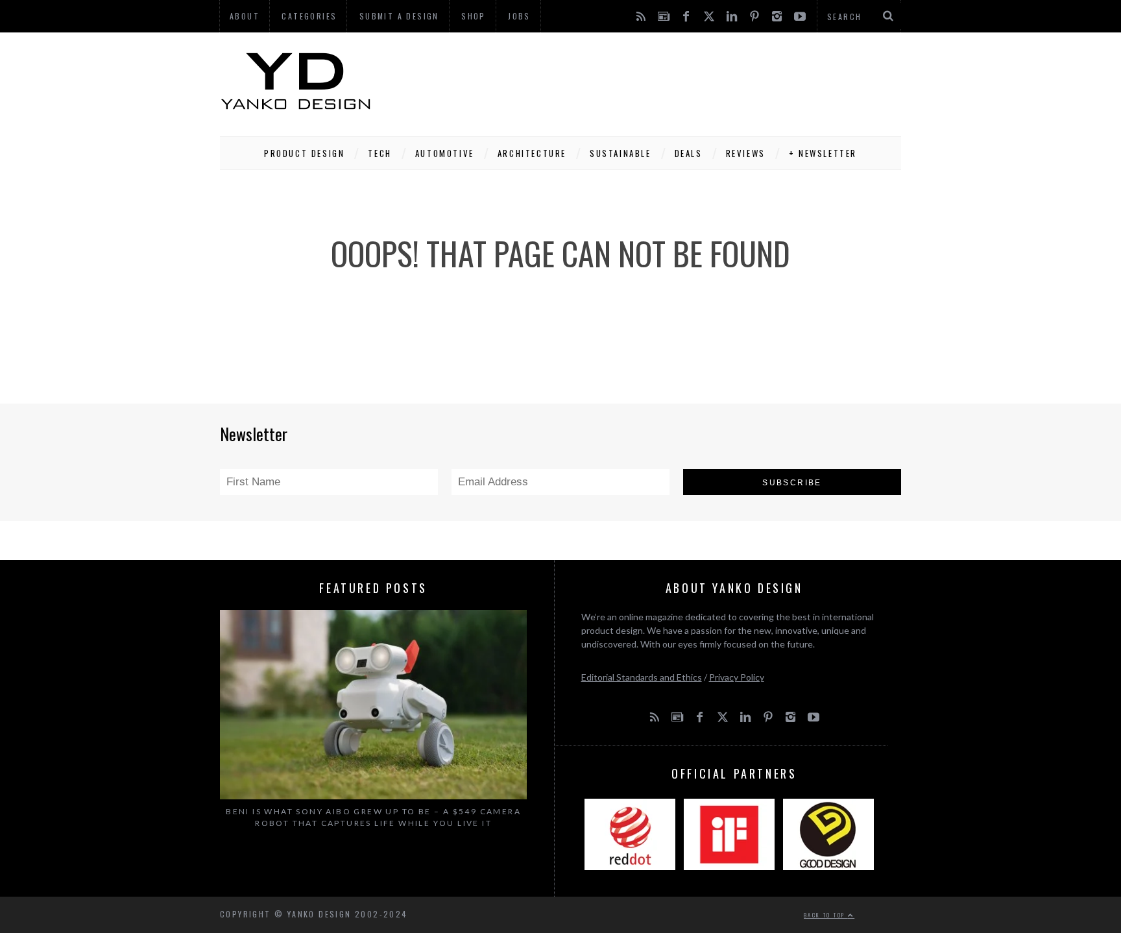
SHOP (473, 15)
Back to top (826, 915)
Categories (309, 15)
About (244, 15)
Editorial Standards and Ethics (641, 677)
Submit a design (399, 15)
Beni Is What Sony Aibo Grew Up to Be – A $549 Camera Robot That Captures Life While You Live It (373, 817)
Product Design (304, 153)
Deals (689, 153)
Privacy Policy (736, 677)
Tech (379, 153)
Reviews (745, 153)
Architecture (532, 153)
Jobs (519, 15)
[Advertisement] (665, 81)
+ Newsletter (823, 153)
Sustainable (620, 153)
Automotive (444, 153)
